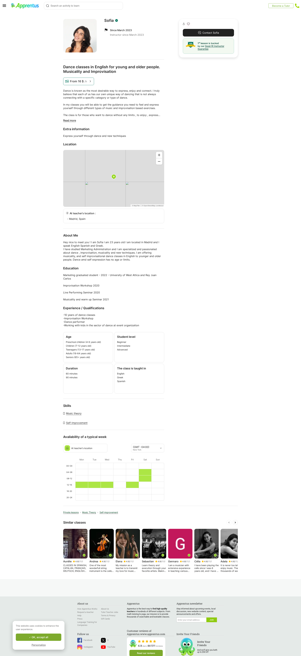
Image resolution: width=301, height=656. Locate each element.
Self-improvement (77, 422)
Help (79, 615)
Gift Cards (105, 619)
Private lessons (71, 512)
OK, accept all (39, 637)
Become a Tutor (281, 6)
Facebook (88, 640)
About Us (105, 609)
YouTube (111, 647)
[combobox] (83, 5)
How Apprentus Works (87, 609)
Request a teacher (85, 612)
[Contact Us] (297, 5)
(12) (81, 561)
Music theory (74, 413)
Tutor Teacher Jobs (109, 612)
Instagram (88, 647)
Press (79, 619)
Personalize (39, 645)
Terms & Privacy (108, 615)
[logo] (26, 5)
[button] (188, 24)
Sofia (109, 20)
